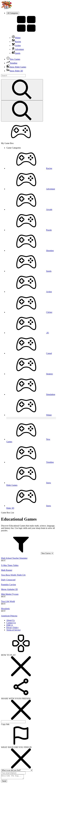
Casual (49, 353)
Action (49, 292)
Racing (49, 168)
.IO (47, 333)
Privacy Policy (12, 627)
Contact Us (11, 623)
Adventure (50, 189)
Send (4, 781)
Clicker (49, 312)
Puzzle (49, 230)
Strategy (49, 374)
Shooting (50, 250)
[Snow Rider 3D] (6, 8)
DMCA (9, 625)
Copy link (5, 724)
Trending (50, 462)
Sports (48, 271)
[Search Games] (22, 89)
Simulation (50, 394)
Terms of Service (13, 630)
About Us (10, 620)
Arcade (49, 209)
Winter (49, 415)
